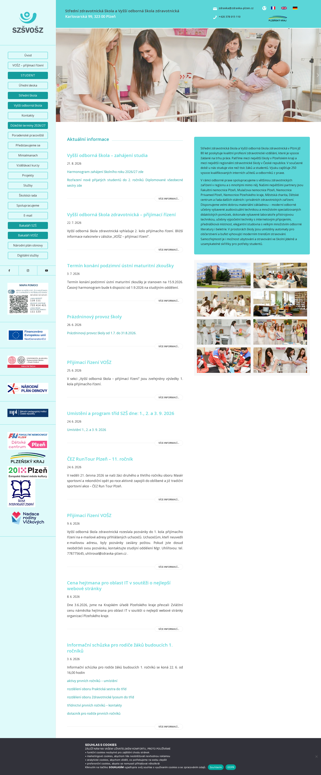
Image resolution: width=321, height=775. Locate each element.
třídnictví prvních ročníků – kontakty (94, 705)
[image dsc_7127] (225, 305)
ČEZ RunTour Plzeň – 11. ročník (100, 459)
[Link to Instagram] (28, 270)
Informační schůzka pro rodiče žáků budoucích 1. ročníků (120, 648)
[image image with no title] (281, 277)
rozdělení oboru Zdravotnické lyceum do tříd (100, 697)
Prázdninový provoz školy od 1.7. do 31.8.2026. (101, 333)
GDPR (230, 767)
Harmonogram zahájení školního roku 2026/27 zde (105, 172)
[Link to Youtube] (46, 270)
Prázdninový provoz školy (94, 316)
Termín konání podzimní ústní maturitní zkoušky (120, 265)
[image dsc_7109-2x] (225, 361)
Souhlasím (216, 767)
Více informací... (168, 198)
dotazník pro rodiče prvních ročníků (94, 713)
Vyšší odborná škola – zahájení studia (107, 155)
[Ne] (316, 756)
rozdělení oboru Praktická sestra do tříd (97, 689)
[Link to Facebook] (9, 270)
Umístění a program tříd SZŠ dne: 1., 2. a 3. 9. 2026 (120, 413)
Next (317, 75)
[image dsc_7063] (281, 305)
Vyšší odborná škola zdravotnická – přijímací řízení (121, 214)
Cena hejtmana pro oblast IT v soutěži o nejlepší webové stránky (119, 585)
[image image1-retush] (225, 277)
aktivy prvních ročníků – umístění (92, 681)
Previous (59, 75)
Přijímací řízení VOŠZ (89, 362)
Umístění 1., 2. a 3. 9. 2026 (87, 430)
